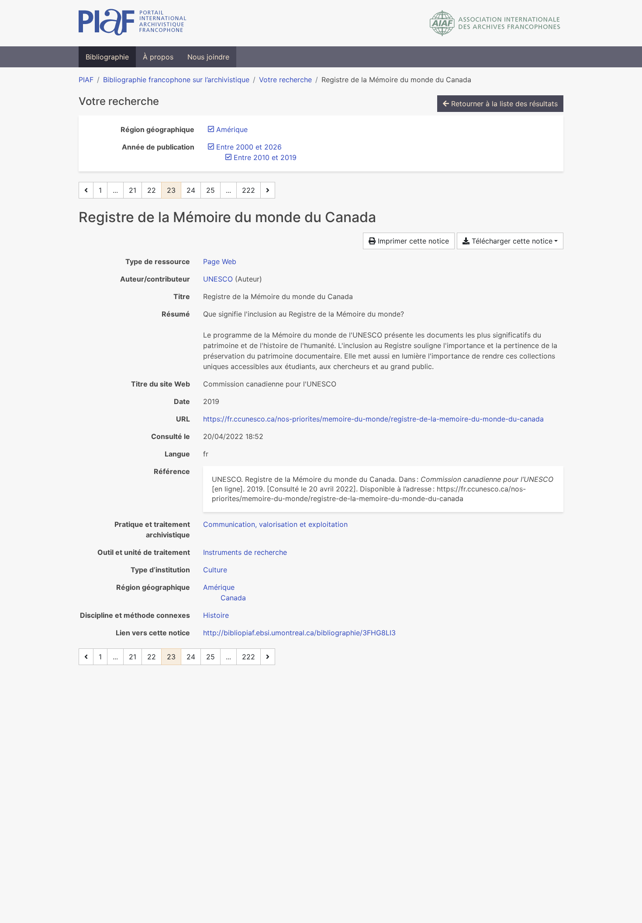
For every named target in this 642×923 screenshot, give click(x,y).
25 (210, 190)
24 (190, 190)
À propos (158, 56)
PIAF (86, 79)
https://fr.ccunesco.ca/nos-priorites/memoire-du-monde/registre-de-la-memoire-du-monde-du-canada (373, 418)
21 (132, 190)
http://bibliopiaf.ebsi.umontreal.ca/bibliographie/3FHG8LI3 (299, 632)
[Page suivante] (267, 190)
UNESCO (218, 279)
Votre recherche (285, 79)
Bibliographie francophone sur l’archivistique (176, 79)
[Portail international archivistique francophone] (132, 23)
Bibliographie (107, 56)
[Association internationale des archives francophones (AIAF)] (495, 23)
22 (151, 190)
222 (248, 190)
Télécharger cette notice (510, 241)
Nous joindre (208, 56)
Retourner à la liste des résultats (503, 103)
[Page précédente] (86, 190)
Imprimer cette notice (412, 241)
